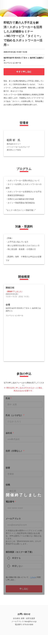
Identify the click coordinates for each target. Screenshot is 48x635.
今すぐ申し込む (24, 71)
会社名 (10, 433)
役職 (8, 484)
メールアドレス (13, 518)
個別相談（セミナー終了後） (20, 552)
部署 (8, 468)
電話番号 (11, 501)
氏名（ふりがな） (15, 415)
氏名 (8, 398)
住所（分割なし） (15, 451)
